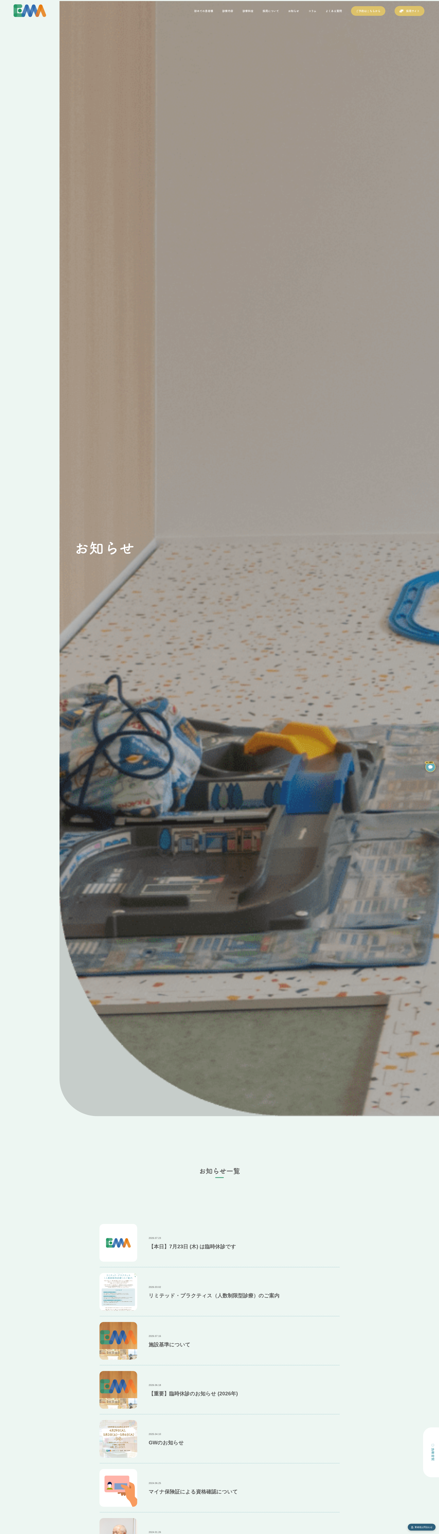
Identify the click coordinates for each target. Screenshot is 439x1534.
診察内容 (227, 11)
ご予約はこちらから (368, 11)
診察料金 (247, 11)
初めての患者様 (203, 11)
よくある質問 (333, 11)
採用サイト (413, 11)
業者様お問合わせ (423, 1527)
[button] (430, 767)
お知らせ (293, 11)
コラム (312, 11)
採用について (271, 11)
